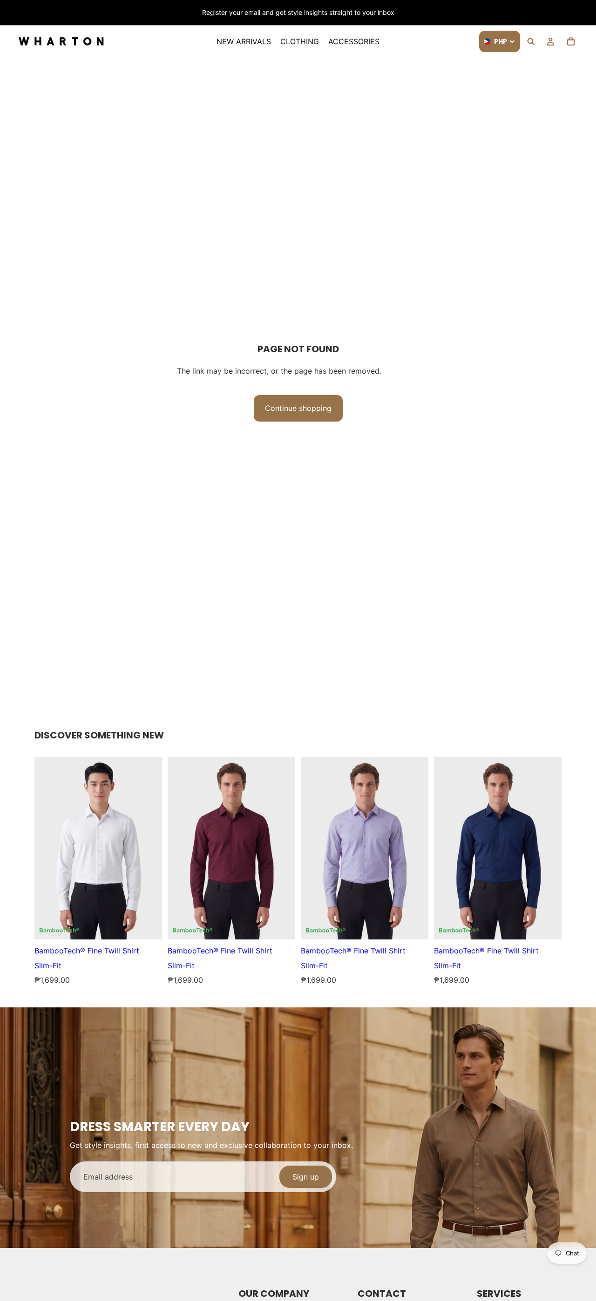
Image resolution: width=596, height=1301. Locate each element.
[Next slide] (567, 12)
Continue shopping (298, 408)
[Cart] (571, 41)
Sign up (305, 1176)
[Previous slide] (22, 12)
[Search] (531, 41)
